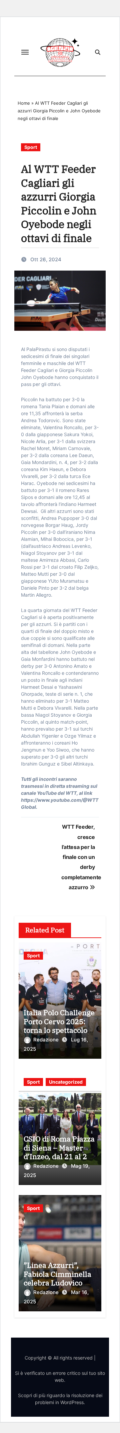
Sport (30, 147)
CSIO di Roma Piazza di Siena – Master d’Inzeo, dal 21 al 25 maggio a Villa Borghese (59, 1156)
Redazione (46, 1039)
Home (24, 103)
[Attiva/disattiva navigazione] (25, 52)
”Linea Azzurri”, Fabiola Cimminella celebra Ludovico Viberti (57, 1278)
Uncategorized (66, 1082)
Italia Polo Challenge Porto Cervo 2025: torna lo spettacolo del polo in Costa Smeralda (59, 1030)
